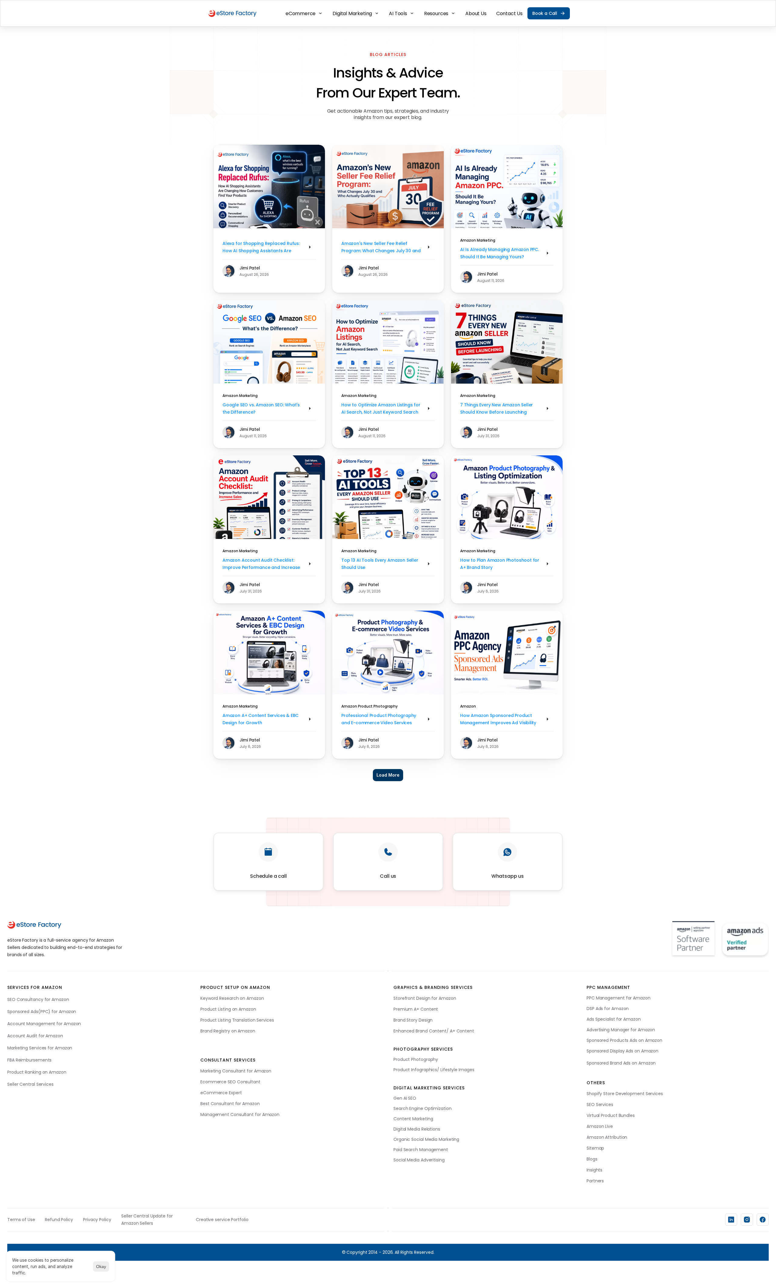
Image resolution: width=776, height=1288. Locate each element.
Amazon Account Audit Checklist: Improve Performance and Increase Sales (261, 567)
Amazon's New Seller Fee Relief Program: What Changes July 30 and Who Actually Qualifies (381, 250)
